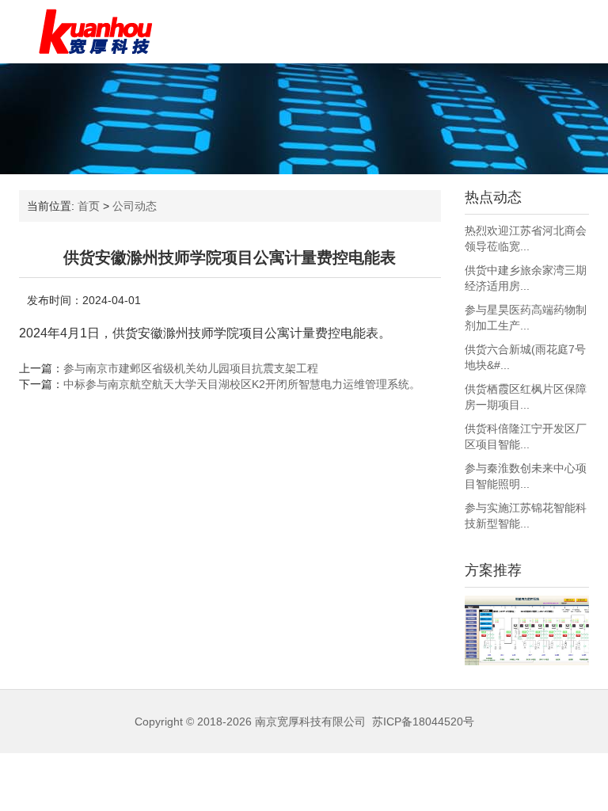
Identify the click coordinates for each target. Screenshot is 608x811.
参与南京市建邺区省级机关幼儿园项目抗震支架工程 (190, 368)
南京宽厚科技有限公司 (310, 721)
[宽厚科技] (95, 31)
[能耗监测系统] (527, 630)
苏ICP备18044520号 (423, 721)
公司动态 (134, 206)
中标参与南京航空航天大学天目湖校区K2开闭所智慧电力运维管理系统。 (241, 384)
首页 (89, 206)
